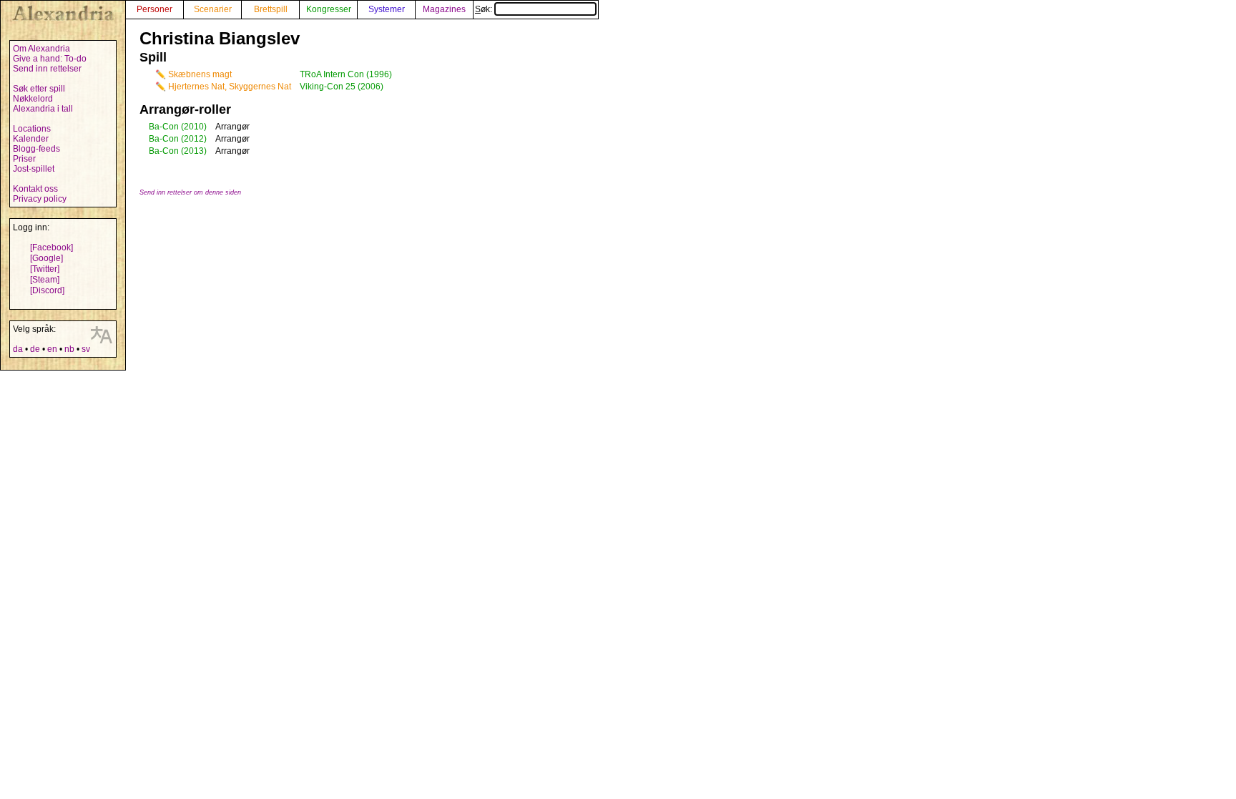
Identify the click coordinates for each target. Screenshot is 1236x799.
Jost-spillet (33, 169)
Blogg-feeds (36, 149)
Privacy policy (40, 199)
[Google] (46, 258)
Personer (154, 9)
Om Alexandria (41, 49)
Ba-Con (164, 127)
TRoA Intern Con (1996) (346, 74)
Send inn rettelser (47, 69)
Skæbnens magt (200, 74)
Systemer (386, 9)
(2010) (194, 127)
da (18, 349)
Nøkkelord (33, 99)
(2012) (194, 139)
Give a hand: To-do (50, 59)
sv (86, 349)
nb (69, 349)
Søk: (484, 9)
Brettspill (271, 9)
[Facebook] (51, 247)
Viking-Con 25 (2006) (341, 87)
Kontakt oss (35, 189)
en (52, 349)
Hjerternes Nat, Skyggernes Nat (229, 87)
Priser (24, 159)
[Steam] (44, 280)
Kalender (31, 139)
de (35, 349)
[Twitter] (44, 269)
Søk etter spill (39, 89)
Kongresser (328, 9)
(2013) (194, 151)
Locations (32, 129)
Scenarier (213, 9)
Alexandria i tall (43, 109)
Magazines (444, 9)
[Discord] (47, 290)
